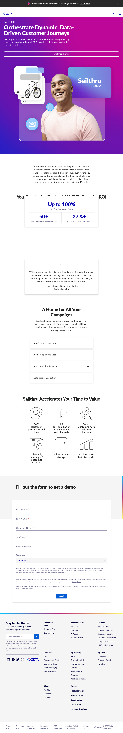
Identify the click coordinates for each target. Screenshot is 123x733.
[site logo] (7, 13)
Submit (61, 596)
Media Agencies (76, 671)
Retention (101, 664)
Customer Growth (104, 660)
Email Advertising (50, 664)
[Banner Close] (118, 3)
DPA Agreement (58, 727)
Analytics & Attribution (106, 641)
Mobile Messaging (50, 668)
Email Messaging (50, 671)
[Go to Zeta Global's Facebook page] (13, 659)
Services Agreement (31, 727)
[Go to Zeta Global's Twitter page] (17, 659)
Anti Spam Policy (20, 727)
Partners (74, 686)
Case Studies (76, 700)
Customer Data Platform (107, 630)
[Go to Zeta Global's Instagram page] (22, 659)
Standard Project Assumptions (71, 727)
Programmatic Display (52, 660)
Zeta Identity (75, 627)
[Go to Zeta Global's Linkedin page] (8, 659)
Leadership (48, 694)
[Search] (114, 13)
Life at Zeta (76, 705)
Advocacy (74, 675)
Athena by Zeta (49, 629)
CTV (45, 656)
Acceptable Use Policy (44, 727)
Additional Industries (78, 679)
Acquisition (102, 656)
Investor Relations (79, 709)
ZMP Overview (103, 627)
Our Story (47, 690)
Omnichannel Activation (107, 638)
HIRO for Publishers (105, 645)
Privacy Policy (76, 582)
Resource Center (78, 691)
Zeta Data (74, 630)
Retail (73, 656)
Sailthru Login (61, 54)
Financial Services (77, 664)
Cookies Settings (86, 727)
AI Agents (74, 634)
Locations (47, 698)
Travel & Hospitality (78, 660)
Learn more (85, 4)
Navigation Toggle (119, 13)
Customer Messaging (105, 634)
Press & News (77, 695)
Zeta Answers (49, 633)
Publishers (74, 668)
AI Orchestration (77, 638)
